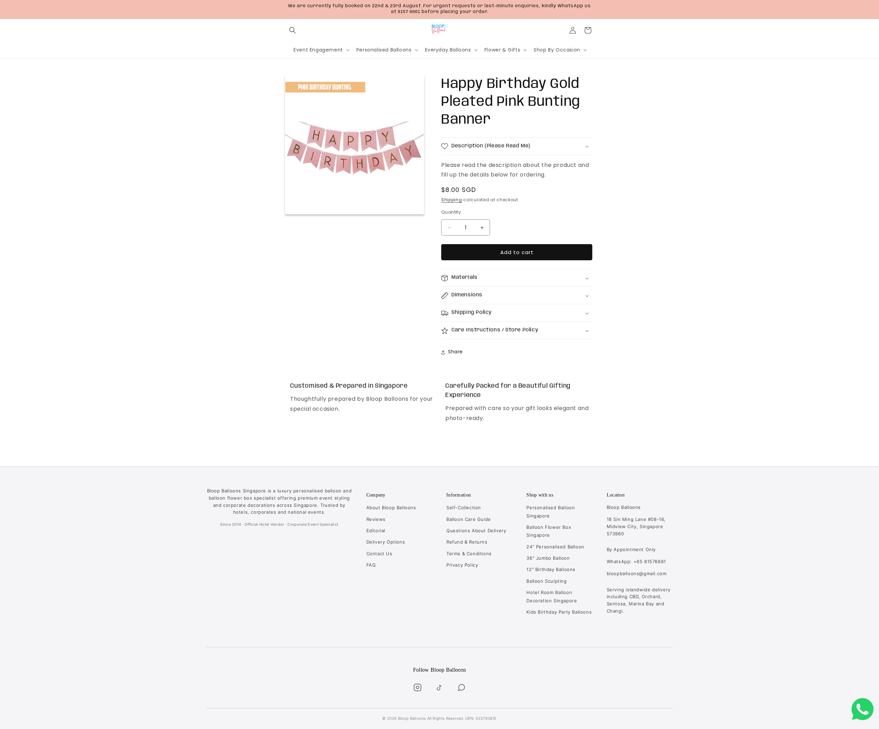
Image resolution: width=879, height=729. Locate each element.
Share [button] (455, 352)
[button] (292, 30)
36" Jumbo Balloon (548, 558)
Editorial (375, 530)
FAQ (371, 565)
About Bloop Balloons (391, 507)
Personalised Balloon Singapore (550, 511)
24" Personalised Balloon (555, 546)
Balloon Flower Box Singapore (548, 531)
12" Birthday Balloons (550, 569)
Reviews (376, 519)
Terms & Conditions (469, 553)
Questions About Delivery (476, 530)
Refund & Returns (467, 542)
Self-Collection (463, 507)
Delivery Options (385, 542)
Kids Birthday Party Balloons (559, 612)
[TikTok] (439, 687)
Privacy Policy (462, 565)
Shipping (451, 200)
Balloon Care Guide (468, 519)
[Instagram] (417, 687)
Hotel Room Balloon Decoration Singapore (551, 596)
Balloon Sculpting (546, 581)
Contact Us (379, 553)
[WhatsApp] (461, 687)
